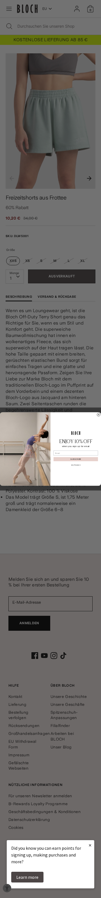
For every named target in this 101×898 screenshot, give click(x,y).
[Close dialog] (98, 415)
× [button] (90, 845)
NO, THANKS (75, 465)
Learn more (27, 877)
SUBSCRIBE (75, 459)
